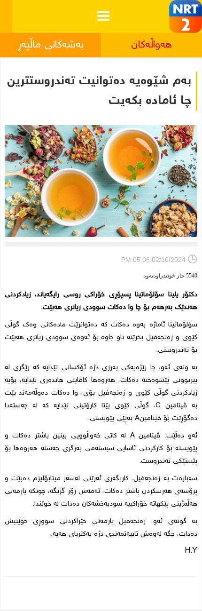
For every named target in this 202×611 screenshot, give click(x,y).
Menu (103, 8)
